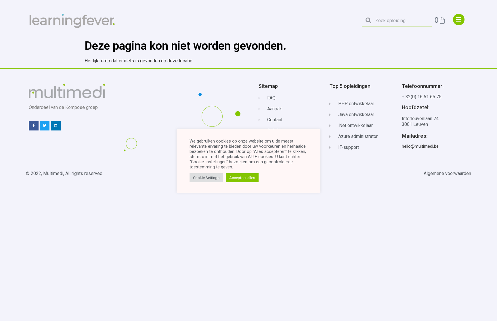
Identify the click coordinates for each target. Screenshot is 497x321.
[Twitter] (45, 126)
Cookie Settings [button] (206, 178)
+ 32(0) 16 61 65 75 (421, 96)
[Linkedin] (56, 126)
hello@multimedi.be (420, 146)
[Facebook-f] (34, 126)
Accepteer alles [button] (242, 178)
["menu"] (458, 19)
